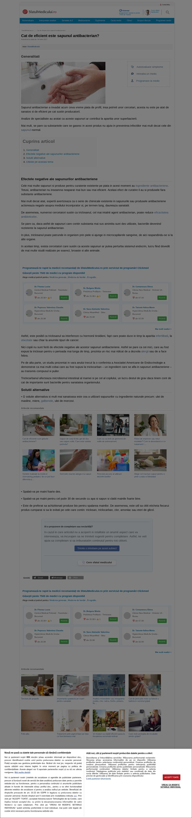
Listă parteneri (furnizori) (98, 779)
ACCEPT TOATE (171, 777)
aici (75, 796)
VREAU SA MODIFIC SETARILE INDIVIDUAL (171, 786)
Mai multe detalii (22, 772)
